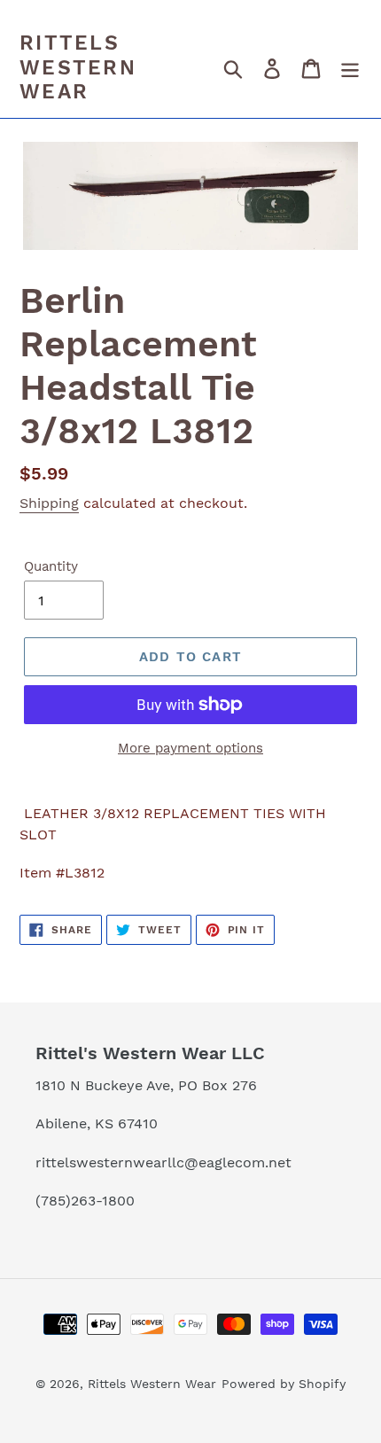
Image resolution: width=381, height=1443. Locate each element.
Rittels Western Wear (77, 67)
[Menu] (349, 68)
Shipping (49, 503)
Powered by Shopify (284, 1384)
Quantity (51, 566)
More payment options (190, 748)
